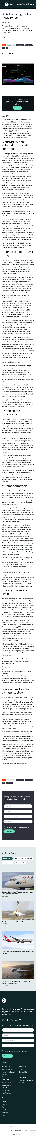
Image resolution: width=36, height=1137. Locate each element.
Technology (9, 782)
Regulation (22, 1066)
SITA (3, 48)
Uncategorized (11, 45)
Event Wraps (6, 1080)
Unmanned (22, 1078)
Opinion (4, 1104)
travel (11, 26)
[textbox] (16, 821)
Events (4, 1101)
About (4, 1110)
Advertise (5, 1113)
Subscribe (17, 108)
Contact (4, 1115)
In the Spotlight (6, 1082)
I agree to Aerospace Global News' (18, 827)
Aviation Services (7, 1069)
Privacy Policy (25, 827)
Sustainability (23, 1072)
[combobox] (18, 821)
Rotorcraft (22, 1075)
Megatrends (29, 45)
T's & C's (25, 1130)
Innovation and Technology (6, 1086)
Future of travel (20, 45)
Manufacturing (6, 1093)
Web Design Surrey (17, 1134)
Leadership (5, 1090)
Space (21, 1069)
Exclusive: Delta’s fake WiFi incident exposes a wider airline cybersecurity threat (17, 893)
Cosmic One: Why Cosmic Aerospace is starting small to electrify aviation (16, 982)
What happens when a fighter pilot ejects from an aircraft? (17, 922)
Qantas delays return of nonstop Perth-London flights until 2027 (18, 952)
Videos (4, 1107)
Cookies (11, 1130)
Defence (4, 1077)
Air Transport (6, 1066)
